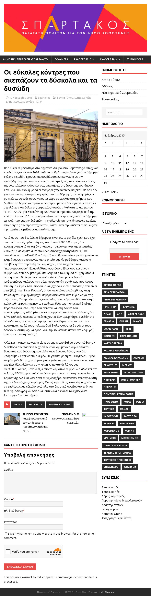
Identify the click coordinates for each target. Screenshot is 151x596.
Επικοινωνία (134, 59)
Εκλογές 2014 (108, 59)
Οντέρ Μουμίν (131, 379)
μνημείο (110, 438)
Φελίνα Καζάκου (60, 404)
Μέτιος (127, 365)
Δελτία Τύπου (65, 97)
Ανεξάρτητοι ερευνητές (116, 518)
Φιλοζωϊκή (111, 416)
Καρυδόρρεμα (113, 343)
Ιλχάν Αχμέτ (112, 328)
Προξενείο (111, 401)
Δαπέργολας (136, 314)
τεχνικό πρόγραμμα (117, 452)
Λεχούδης (110, 365)
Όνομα (8, 499)
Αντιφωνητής (110, 487)
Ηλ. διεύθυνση (13, 510)
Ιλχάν (137, 321)
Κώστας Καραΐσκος (116, 357)
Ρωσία (140, 401)
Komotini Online (112, 514)
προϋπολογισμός (115, 445)
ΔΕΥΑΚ (18, 404)
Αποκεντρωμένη (115, 299)
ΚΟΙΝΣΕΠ (109, 336)
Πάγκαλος (35, 404)
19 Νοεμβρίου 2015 (20, 97)
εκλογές (109, 423)
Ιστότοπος (10, 522)
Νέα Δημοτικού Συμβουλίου (120, 93)
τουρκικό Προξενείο (117, 460)
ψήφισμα (130, 467)
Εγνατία (109, 321)
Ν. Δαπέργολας (133, 372)
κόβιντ (129, 430)
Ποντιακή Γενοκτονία (118, 394)
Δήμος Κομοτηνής (113, 496)
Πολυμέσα (61, 59)
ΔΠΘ (119, 314)
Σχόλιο (8, 469)
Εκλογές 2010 (82, 59)
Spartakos (44, 97)
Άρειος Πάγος (112, 285)
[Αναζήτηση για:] (124, 112)
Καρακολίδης (128, 336)
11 (120, 163)
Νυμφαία (109, 379)
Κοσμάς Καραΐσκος (116, 350)
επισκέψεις (127, 423)
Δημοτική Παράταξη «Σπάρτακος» (25, 59)
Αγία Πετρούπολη (115, 292)
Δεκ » (114, 192)
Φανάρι (124, 409)
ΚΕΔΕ (128, 328)
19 (127, 169)
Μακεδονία (111, 372)
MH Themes (107, 592)
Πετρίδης (110, 387)
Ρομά (127, 401)
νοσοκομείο (130, 438)
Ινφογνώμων (110, 509)
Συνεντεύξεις (110, 99)
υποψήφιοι (111, 467)
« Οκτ (105, 192)
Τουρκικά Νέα (111, 492)
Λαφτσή (139, 357)
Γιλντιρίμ (110, 306)
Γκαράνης (128, 306)
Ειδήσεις (80, 97)
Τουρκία (109, 409)
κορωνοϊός (111, 430)
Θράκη (123, 321)
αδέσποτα (130, 416)
